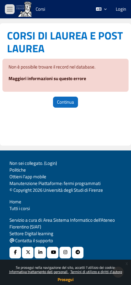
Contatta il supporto (33, 240)
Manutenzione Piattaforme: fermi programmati (55, 183)
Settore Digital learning (31, 233)
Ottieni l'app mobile (27, 176)
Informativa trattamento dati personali (39, 272)
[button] (101, 9)
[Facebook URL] (15, 252)
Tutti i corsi (19, 208)
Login (121, 9)
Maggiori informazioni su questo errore (47, 78)
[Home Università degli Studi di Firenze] (24, 9)
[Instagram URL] (65, 252)
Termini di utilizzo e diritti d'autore (96, 272)
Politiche (17, 169)
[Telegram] (77, 252)
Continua (65, 101)
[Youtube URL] (52, 252)
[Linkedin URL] (40, 252)
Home (15, 201)
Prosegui (66, 279)
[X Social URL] (28, 252)
